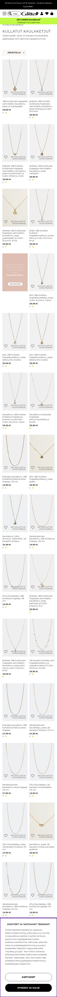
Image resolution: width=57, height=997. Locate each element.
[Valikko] (5, 13)
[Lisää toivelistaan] (5, 92)
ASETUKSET (28, 977)
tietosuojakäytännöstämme (28, 960)
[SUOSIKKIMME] (14, 52)
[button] (42, 13)
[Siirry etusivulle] (28, 13)
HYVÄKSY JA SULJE (28, 987)
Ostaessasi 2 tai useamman (28, 23)
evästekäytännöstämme (17, 964)
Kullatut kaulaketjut (13, 25)
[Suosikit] (48, 13)
